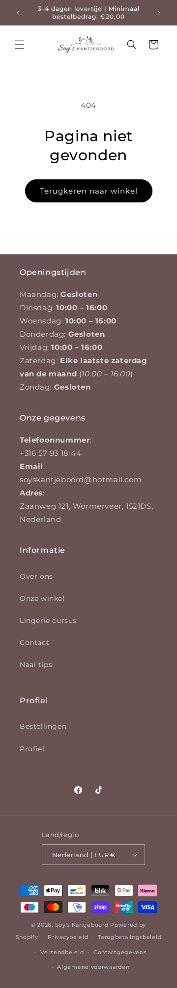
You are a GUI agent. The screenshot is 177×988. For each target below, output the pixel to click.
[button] (19, 44)
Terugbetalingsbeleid (129, 937)
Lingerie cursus (48, 620)
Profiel (32, 748)
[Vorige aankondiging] (18, 13)
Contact (34, 642)
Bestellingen (43, 726)
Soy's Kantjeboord (82, 924)
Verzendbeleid (62, 952)
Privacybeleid (68, 937)
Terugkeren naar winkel (89, 191)
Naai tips (36, 664)
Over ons (36, 576)
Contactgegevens (120, 952)
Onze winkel (42, 598)
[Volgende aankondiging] (159, 13)
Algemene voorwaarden (93, 966)
